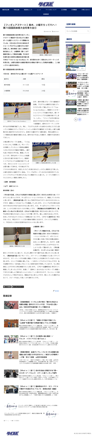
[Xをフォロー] (76, 119)
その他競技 (8, 287)
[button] (88, 31)
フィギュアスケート (18, 287)
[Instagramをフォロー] (79, 119)
